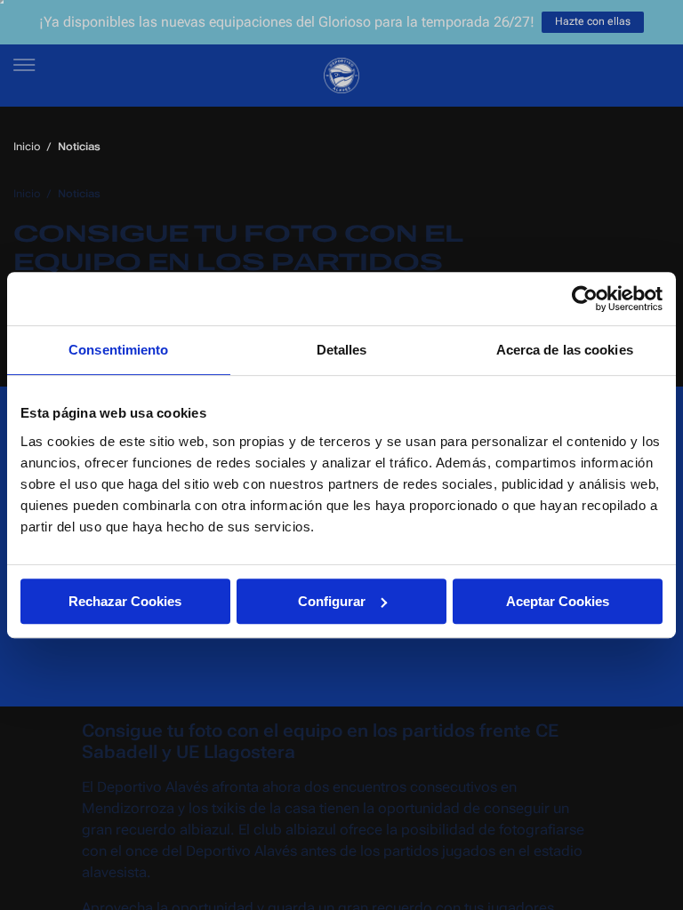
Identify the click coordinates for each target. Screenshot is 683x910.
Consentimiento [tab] (118, 349)
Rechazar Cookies (124, 601)
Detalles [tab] (342, 349)
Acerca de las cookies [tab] (564, 349)
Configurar (332, 601)
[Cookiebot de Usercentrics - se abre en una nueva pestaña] (585, 298)
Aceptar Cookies (557, 601)
